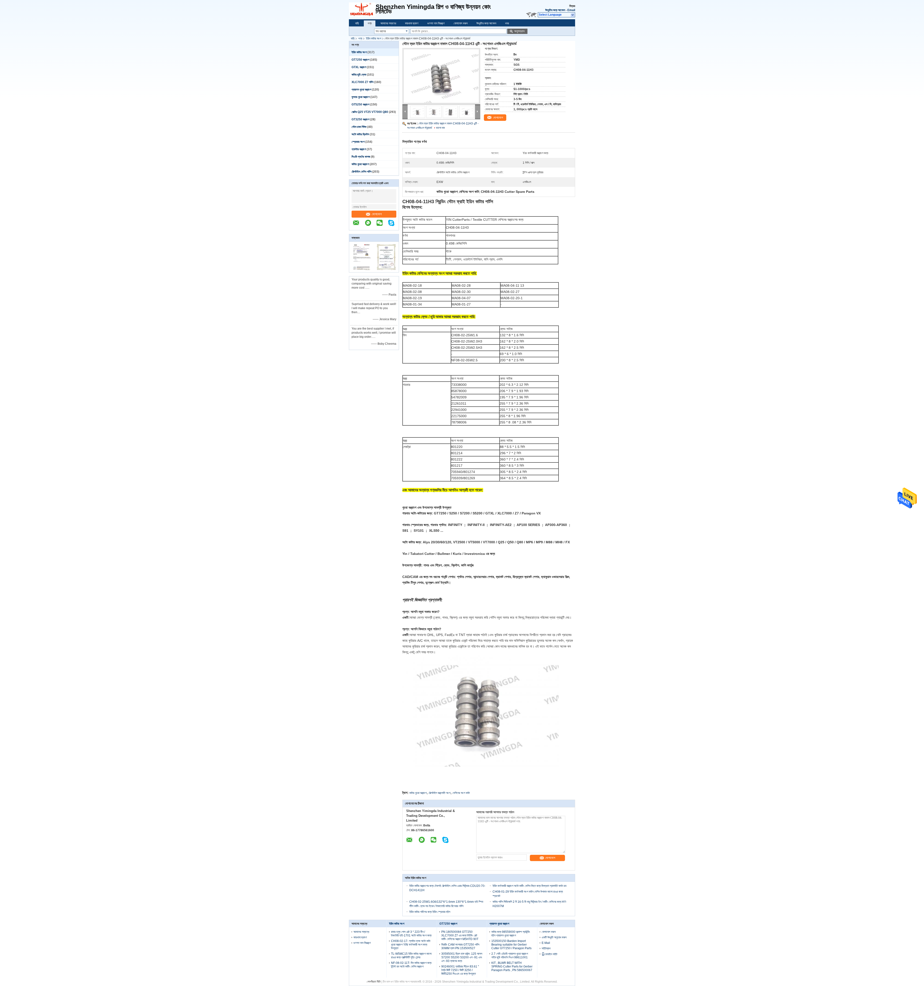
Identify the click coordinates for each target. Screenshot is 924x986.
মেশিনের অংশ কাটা (461, 793)
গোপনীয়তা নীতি (374, 981)
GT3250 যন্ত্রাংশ (360, 119)
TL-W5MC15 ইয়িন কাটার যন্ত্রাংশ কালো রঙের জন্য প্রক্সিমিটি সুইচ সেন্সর (411, 955)
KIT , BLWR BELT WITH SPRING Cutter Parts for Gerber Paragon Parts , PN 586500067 (512, 966)
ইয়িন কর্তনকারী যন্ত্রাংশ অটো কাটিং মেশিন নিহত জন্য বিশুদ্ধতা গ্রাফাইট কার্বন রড (529, 886)
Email (571, 10)
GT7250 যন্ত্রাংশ (360, 59)
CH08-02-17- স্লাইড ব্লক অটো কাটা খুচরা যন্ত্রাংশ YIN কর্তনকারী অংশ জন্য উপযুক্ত (410, 944)
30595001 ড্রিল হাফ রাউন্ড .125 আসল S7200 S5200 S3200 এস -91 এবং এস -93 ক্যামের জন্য (461, 957)
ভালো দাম (440, 128)
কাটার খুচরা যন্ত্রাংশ (360, 164)
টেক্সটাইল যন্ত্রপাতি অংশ (439, 793)
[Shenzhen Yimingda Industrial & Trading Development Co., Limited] (358, 225)
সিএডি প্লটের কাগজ (361, 156)
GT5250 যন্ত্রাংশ (360, 104)
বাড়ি (357, 23)
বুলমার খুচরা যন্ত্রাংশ (361, 97)
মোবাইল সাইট (551, 954)
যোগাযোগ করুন (461, 23)
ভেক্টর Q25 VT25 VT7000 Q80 (370, 112)
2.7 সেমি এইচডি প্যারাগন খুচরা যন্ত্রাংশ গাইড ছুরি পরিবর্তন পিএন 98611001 (509, 955)
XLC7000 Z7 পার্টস (362, 82)
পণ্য (370, 23)
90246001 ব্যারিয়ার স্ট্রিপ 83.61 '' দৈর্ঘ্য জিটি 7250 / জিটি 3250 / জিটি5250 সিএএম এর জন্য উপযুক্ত (460, 970)
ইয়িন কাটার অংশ (373, 38)
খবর (507, 23)
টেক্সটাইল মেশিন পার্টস (362, 171)
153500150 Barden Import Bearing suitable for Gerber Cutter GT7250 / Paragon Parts (511, 944)
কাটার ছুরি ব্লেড (359, 74)
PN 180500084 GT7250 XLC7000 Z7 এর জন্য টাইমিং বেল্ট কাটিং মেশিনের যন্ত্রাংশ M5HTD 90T (459, 935)
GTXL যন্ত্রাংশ (359, 67)
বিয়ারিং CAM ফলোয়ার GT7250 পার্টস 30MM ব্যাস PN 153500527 (460, 946)
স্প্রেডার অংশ (358, 141)
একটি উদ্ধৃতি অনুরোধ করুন (554, 937)
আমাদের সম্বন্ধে (388, 23)
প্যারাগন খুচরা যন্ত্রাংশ (361, 89)
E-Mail (546, 943)
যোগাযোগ (377, 214)
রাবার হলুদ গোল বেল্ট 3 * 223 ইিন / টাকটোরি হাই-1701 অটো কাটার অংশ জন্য (411, 933)
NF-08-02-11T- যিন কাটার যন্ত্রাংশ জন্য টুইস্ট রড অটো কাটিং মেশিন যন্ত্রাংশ (411, 964)
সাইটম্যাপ (546, 948)
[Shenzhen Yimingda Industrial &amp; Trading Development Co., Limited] (362, 9)
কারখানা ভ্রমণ (411, 23)
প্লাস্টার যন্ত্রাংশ (359, 149)
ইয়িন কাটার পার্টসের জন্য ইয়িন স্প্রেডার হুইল (429, 912)
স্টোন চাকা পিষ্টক (359, 127)
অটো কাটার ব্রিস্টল (360, 134)
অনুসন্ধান (519, 31)
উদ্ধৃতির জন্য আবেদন (555, 10)
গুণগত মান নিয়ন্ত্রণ (436, 23)
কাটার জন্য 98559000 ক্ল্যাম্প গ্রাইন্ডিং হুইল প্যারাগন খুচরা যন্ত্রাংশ (510, 933)
